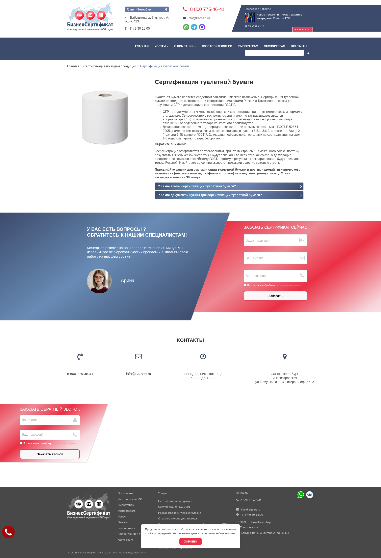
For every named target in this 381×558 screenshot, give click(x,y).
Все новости (302, 29)
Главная (142, 46)
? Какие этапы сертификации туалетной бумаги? (197, 186)
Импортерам (248, 46)
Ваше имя (29, 420)
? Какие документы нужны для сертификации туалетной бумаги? (210, 195)
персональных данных (288, 285)
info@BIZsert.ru (199, 18)
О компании (184, 46)
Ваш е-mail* (254, 258)
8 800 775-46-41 (80, 374)
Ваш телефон (256, 276)
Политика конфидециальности (129, 552)
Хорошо (190, 541)
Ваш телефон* (32, 434)
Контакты (299, 46)
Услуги (160, 46)
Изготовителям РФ (217, 46)
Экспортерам (274, 46)
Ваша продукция (258, 240)
